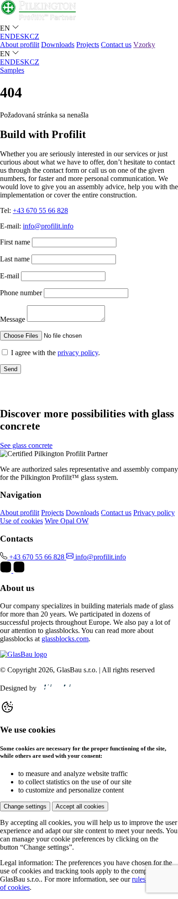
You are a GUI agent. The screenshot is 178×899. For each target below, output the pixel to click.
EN (5, 36)
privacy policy (78, 352)
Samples (12, 70)
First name (15, 242)
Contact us (116, 44)
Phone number (21, 293)
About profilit (19, 44)
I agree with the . (55, 352)
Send (10, 369)
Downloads (57, 44)
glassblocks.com (65, 639)
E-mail (9, 276)
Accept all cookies (80, 806)
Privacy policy (154, 512)
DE (15, 36)
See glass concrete (26, 445)
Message (12, 319)
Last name (15, 259)
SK (25, 36)
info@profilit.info (48, 226)
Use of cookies (21, 521)
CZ (34, 36)
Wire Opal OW (67, 521)
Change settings (25, 806)
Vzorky (144, 44)
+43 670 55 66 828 (40, 210)
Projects (87, 44)
